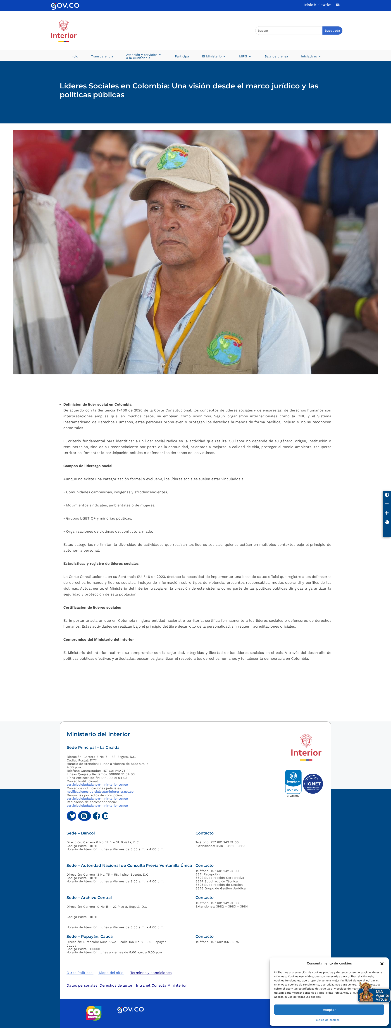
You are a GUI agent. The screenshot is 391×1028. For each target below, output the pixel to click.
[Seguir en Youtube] (105, 816)
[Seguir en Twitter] (71, 816)
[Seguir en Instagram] (84, 816)
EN (338, 4)
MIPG (243, 56)
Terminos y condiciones (151, 973)
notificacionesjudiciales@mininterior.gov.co (100, 791)
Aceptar (329, 1010)
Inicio (74, 56)
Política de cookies (327, 1019)
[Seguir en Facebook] (96, 816)
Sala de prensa (276, 56)
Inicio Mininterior (317, 4)
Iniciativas (309, 56)
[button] (382, 963)
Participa (182, 56)
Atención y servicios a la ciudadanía (141, 56)
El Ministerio (212, 56)
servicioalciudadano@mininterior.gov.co (97, 784)
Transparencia (102, 56)
